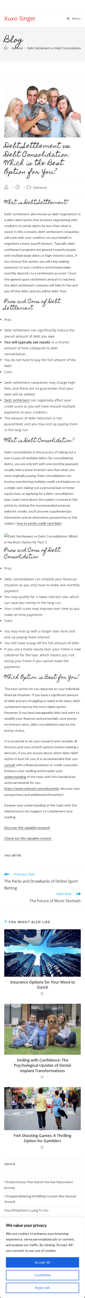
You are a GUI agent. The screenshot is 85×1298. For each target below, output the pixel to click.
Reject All (42, 1288)
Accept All (42, 1262)
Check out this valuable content (27, 838)
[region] (42, 1257)
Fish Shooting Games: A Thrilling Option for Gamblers (42, 1138)
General (40, 187)
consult (9, 765)
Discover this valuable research (27, 828)
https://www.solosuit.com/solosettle (31, 788)
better (16, 855)
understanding (15, 777)
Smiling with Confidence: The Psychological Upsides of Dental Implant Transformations (42, 1065)
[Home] (5, 48)
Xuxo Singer (20, 18)
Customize (42, 1275)
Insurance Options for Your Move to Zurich (42, 985)
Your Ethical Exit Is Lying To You (26, 1210)
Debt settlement (17, 400)
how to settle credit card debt (39, 523)
